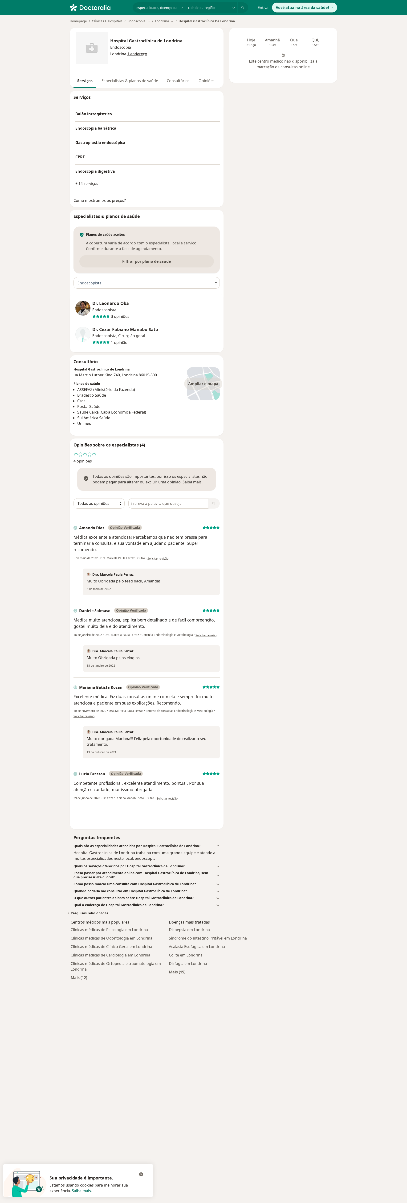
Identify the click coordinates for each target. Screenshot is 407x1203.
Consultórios (178, 80)
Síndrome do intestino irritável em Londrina (208, 938)
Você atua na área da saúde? (303, 7)
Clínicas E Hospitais (107, 21)
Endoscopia (120, 47)
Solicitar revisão (157, 559)
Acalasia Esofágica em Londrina (197, 946)
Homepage (78, 21)
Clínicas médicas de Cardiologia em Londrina (110, 955)
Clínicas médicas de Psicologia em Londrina (109, 929)
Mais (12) (79, 977)
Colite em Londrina (186, 955)
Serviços (85, 80)
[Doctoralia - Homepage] (99, 7)
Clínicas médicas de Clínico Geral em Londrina (111, 946)
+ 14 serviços (86, 183)
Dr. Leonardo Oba (110, 303)
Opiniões (207, 80)
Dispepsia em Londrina (189, 929)
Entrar (263, 7)
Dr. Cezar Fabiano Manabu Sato (125, 329)
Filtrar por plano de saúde (146, 261)
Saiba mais (81, 1190)
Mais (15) (177, 972)
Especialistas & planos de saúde (130, 80)
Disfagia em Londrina (188, 963)
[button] (146, 846)
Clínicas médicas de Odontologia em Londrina (111, 938)
